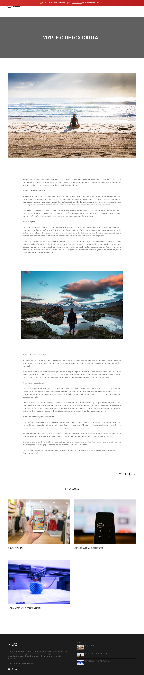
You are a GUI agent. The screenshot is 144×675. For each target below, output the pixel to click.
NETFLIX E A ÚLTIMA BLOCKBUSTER (88, 548)
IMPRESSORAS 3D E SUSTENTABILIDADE (24, 608)
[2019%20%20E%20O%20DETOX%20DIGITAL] (125, 474)
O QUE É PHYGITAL (15, 548)
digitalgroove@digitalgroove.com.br (23, 663)
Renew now (77, 3)
